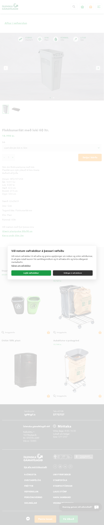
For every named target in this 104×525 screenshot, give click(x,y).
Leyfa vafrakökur (31, 273)
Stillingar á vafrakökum (73, 273)
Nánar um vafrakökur (21, 265)
